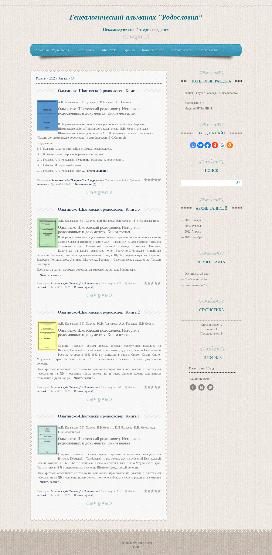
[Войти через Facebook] (207, 145)
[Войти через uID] (193, 145)
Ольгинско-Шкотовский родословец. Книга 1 (99, 416)
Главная (41, 78)
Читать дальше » (97, 170)
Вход (211, 368)
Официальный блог (197, 273)
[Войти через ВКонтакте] (200, 145)
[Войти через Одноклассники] (230, 145)
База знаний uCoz (196, 285)
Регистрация (197, 368)
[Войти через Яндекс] (215, 145)
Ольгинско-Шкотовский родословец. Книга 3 (99, 209)
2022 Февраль (193, 226)
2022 (52, 78)
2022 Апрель (193, 231)
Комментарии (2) (84, 391)
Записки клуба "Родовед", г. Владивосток (77, 180)
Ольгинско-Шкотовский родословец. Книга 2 (99, 312)
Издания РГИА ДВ (197, 108)
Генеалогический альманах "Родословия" (136, 17)
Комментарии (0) (85, 184)
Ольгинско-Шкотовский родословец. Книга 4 (99, 90)
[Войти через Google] (222, 145)
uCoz (136, 547)
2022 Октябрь (193, 237)
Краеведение (193, 103)
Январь (63, 78)
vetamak (42, 184)
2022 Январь (193, 220)
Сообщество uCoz (196, 279)
